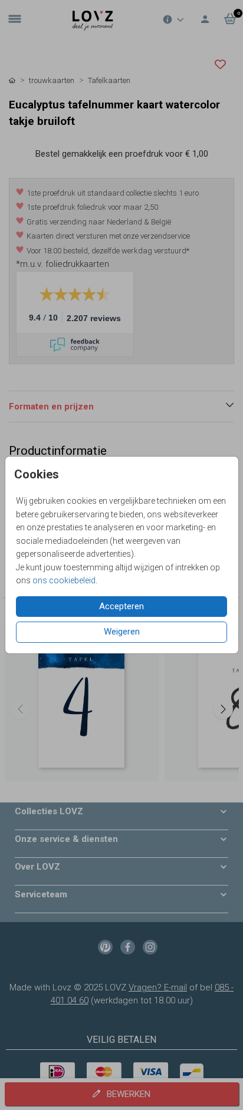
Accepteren (121, 606)
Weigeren (122, 631)
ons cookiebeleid (64, 580)
